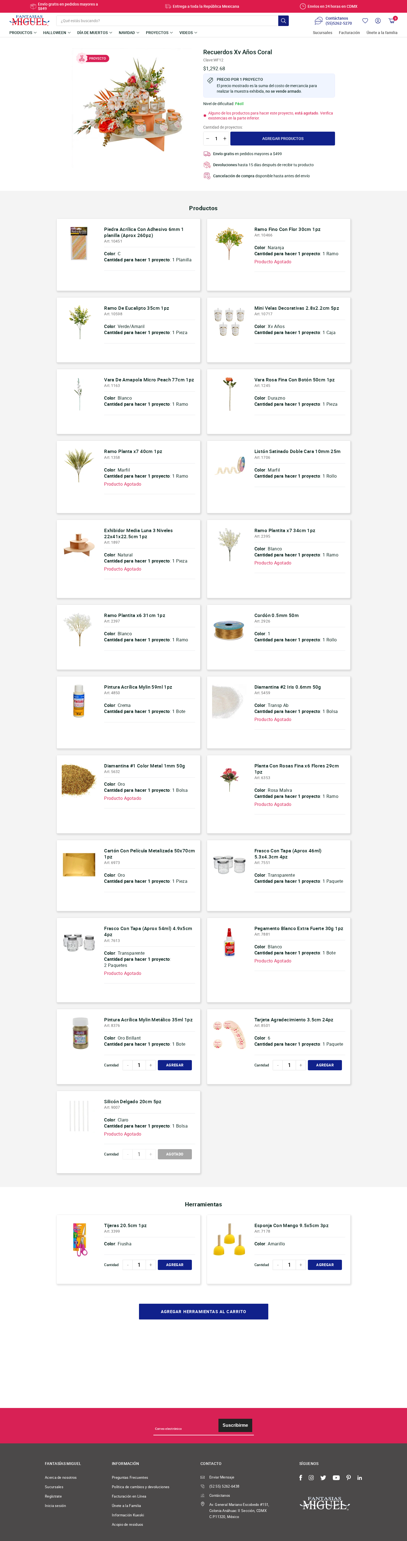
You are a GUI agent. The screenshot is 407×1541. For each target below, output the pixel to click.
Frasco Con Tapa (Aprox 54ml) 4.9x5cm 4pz (148, 931)
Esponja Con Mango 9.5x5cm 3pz (291, 1225)
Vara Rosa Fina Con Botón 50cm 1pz (294, 379)
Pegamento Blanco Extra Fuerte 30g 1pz (299, 928)
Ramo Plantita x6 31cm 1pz (134, 615)
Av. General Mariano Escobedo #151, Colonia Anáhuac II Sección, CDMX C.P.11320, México (239, 1510)
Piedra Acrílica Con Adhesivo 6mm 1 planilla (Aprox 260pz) (144, 232)
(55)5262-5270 (339, 23)
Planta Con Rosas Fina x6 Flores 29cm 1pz (296, 768)
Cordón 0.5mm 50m (276, 615)
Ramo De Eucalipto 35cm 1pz (136, 308)
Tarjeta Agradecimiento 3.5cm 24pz (294, 1019)
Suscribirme (235, 1425)
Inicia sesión (55, 1505)
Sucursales (322, 32)
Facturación (349, 32)
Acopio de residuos (127, 1524)
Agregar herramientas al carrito (203, 1311)
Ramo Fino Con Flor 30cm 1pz (287, 229)
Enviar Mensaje (221, 1477)
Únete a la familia (382, 32)
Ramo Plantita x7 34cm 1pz (285, 530)
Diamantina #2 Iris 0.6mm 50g (287, 687)
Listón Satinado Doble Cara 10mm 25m (297, 451)
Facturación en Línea (129, 1496)
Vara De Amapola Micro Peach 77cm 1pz (149, 379)
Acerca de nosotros (61, 1477)
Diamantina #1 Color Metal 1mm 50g (144, 765)
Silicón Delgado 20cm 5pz (133, 1101)
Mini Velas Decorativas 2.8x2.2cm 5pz (296, 308)
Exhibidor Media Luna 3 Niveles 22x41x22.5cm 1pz (138, 533)
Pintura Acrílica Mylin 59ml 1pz (138, 687)
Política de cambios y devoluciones (141, 1486)
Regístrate (53, 1496)
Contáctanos (219, 1495)
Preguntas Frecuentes (130, 1477)
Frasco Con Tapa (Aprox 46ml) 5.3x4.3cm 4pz (288, 853)
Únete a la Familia (126, 1505)
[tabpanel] (132, 108)
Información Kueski (128, 1515)
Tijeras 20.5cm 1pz (125, 1225)
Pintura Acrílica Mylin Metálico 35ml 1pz (148, 1019)
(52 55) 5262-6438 (224, 1486)
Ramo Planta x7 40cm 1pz (133, 451)
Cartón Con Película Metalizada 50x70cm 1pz (149, 853)
